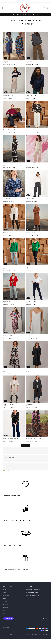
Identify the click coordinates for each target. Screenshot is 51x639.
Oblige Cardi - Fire (6, 301)
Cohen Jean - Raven (7, 232)
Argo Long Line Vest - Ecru (8, 404)
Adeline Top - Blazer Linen (31, 95)
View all (25, 445)
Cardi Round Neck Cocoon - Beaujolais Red (11, 129)
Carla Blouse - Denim (7, 198)
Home (4, 589)
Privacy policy (31, 634)
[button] (2, 8)
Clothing (5, 592)
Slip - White (28, 335)
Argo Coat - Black (29, 404)
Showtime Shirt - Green (7, 267)
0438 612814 (35, 592)
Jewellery (5, 601)
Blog (4, 613)
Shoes (4, 598)
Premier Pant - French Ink (31, 301)
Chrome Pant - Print (7, 164)
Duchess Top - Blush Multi (8, 335)
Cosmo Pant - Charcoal (30, 198)
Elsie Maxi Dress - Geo (7, 370)
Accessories (5, 604)
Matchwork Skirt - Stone (8, 95)
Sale (4, 610)
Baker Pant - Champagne (31, 164)
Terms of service (38, 634)
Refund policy (25, 634)
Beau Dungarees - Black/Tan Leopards (33, 438)
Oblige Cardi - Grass (30, 267)
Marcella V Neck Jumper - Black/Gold (10, 438)
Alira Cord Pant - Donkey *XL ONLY (32, 61)
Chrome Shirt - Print (30, 129)
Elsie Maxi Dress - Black (30, 370)
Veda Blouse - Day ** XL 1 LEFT (9, 61)
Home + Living (6, 595)
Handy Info (5, 607)
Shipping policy (45, 634)
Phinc (14, 634)
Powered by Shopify (18, 634)
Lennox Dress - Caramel (30, 232)
